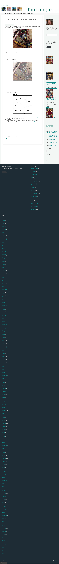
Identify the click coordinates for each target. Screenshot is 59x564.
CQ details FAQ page (33, 121)
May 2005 (3, 537)
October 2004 (4, 544)
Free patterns (33, 190)
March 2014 (3, 384)
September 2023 (4, 257)
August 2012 (3, 411)
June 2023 (3, 261)
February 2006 (4, 525)
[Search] (2, 3)
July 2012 (3, 413)
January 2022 (4, 283)
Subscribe (49, 47)
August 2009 (3, 464)
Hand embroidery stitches (35, 193)
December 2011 (4, 423)
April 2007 (3, 505)
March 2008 (3, 489)
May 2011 (3, 433)
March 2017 (3, 338)
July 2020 (3, 308)
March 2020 (3, 312)
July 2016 (3, 350)
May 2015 (3, 368)
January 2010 (4, 457)
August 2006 (3, 516)
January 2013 (4, 404)
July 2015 (3, 366)
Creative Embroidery (34, 184)
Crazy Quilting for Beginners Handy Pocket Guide (50, 118)
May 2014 (3, 381)
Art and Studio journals (34, 172)
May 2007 (3, 503)
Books (32, 177)
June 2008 (3, 484)
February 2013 (4, 403)
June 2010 (3, 449)
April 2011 (3, 435)
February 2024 (4, 249)
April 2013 (3, 400)
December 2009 (4, 458)
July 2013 (3, 395)
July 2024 (3, 242)
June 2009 (3, 467)
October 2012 (4, 408)
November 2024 (4, 236)
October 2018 (4, 322)
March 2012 (3, 419)
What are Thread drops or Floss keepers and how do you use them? (51, 132)
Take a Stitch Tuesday (34, 206)
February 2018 (4, 327)
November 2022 (4, 271)
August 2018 (3, 325)
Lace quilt (32, 197)
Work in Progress (33, 209)
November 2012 (4, 407)
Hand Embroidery (33, 191)
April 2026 (3, 223)
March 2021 (3, 296)
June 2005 (3, 535)
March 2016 (3, 354)
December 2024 (4, 235)
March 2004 (3, 553)
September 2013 (4, 392)
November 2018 (4, 321)
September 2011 (4, 427)
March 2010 (3, 454)
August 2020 (3, 306)
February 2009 (4, 473)
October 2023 (4, 255)
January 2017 (4, 341)
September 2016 (4, 347)
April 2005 (3, 538)
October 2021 (4, 287)
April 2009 (3, 470)
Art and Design (33, 171)
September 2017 (4, 330)
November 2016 (4, 344)
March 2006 (3, 524)
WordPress (55, 560)
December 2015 (4, 359)
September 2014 (4, 375)
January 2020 (4, 315)
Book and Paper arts (34, 175)
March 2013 (3, 401)
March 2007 (3, 506)
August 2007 (3, 499)
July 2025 (3, 232)
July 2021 (3, 290)
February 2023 (4, 267)
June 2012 (3, 414)
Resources (32, 200)
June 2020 (3, 309)
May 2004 (3, 550)
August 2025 (3, 230)
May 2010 (3, 451)
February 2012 (4, 420)
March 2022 (3, 280)
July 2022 (3, 277)
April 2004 (3, 551)
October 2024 (4, 238)
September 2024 (4, 239)
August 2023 (3, 258)
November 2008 (4, 477)
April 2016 (3, 353)
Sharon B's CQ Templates (34, 203)
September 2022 (4, 274)
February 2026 (4, 226)
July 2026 (3, 219)
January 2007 (4, 509)
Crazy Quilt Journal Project (35, 181)
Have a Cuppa (33, 194)
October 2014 (4, 373)
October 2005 (4, 531)
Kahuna (52, 560)
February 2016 (4, 356)
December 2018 (4, 319)
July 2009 (3, 465)
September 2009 (4, 462)
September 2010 (4, 445)
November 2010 (4, 442)
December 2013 (4, 388)
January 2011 (4, 439)
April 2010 (3, 452)
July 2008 (3, 483)
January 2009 (4, 474)
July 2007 (3, 500)
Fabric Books (33, 187)
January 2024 (4, 251)
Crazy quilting (33, 183)
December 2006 (4, 511)
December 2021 (4, 284)
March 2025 (3, 233)
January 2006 (4, 527)
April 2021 (3, 295)
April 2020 (3, 311)
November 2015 (4, 360)
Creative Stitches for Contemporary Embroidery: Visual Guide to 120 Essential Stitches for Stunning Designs (51, 82)
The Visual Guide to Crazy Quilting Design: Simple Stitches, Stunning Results (51, 98)
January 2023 (4, 268)
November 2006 (4, 512)
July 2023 (3, 260)
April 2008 (3, 487)
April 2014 (3, 382)
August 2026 (3, 217)
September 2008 (4, 480)
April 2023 (3, 264)
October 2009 (4, 461)
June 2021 (3, 292)
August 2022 (3, 276)
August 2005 (3, 534)
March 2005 (3, 540)
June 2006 (3, 519)
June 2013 (3, 397)
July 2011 (3, 430)
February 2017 (4, 340)
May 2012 (3, 416)
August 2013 (3, 394)
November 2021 (4, 286)
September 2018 (4, 324)
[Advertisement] (15, 131)
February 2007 (4, 508)
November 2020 (4, 302)
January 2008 (4, 492)
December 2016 (4, 343)
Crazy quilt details (9, 13)
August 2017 (3, 331)
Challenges (32, 178)
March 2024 (3, 248)
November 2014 (4, 372)
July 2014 (3, 378)
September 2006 (4, 515)
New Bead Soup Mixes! (52, 145)
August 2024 (3, 241)
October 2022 (4, 273)
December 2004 (4, 543)
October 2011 (4, 426)
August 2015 (3, 365)
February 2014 (4, 385)
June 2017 (3, 334)
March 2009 (3, 471)
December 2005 (4, 528)
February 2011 (4, 438)
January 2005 (4, 541)
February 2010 (4, 455)
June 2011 (3, 432)
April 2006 (3, 522)
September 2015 (4, 363)
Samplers (32, 202)
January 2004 (4, 554)
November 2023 (4, 254)
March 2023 (3, 265)
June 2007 (3, 502)
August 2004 (3, 546)
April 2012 (3, 417)
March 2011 (3, 436)
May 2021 (3, 293)
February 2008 (4, 490)
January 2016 (4, 357)
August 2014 (3, 376)
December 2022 (4, 270)
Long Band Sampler (34, 199)
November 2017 (4, 328)
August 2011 (3, 429)
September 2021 (4, 289)
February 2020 (4, 314)
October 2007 (4, 496)
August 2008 (3, 481)
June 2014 (3, 379)
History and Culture (34, 196)
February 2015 (4, 369)
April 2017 (3, 337)
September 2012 (4, 410)
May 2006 (3, 521)
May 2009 (3, 468)
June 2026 (3, 220)
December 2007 (4, 493)
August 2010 (3, 446)
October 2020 (4, 303)
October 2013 (4, 391)
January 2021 (4, 299)
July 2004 (3, 547)
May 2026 (3, 222)
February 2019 (4, 318)
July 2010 (3, 448)
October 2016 (4, 346)
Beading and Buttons (34, 174)
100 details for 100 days (34, 168)
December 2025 (4, 229)
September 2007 (4, 497)
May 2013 (3, 398)
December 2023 (4, 252)
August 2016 (3, 349)
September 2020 (4, 305)
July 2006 (3, 518)
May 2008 (3, 486)
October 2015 (4, 362)
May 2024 (3, 245)
